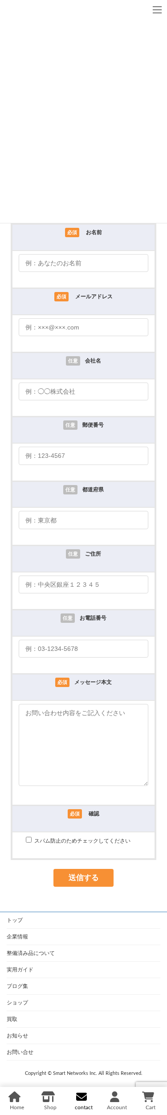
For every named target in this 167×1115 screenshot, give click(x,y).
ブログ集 (17, 986)
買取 (12, 1019)
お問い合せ (20, 1052)
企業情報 (17, 936)
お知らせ (17, 1035)
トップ (15, 920)
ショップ (17, 1002)
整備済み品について (31, 953)
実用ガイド (20, 969)
